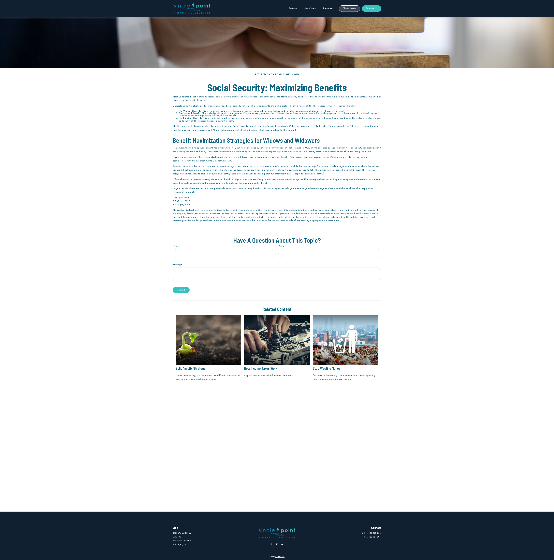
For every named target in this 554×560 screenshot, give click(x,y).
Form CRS (280, 557)
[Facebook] (272, 544)
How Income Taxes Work (260, 368)
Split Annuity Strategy (190, 368)
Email (281, 246)
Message (177, 265)
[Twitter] (277, 544)
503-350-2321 (374, 533)
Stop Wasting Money (326, 368)
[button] (293, 8)
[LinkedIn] (282, 544)
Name (176, 246)
